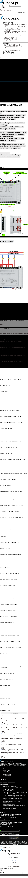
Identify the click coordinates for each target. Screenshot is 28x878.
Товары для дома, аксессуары (11, 37)
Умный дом (6, 43)
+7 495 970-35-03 (12, 817)
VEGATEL (3, 748)
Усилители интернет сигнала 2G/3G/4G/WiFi (15, 26)
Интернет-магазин (8, 22)
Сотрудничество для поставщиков (7, 782)
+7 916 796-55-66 (11, 819)
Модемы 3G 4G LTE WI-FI (11, 38)
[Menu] (0, 57)
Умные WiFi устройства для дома (12, 44)
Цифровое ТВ (8, 36)
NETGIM (3, 723)
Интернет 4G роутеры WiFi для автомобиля (14, 28)
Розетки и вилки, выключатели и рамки (14, 49)
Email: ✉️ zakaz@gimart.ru (14, 866)
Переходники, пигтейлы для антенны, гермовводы (16, 41)
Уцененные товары (7, 810)
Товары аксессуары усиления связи (13, 33)
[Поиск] (3, 7)
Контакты (6, 54)
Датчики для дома (9, 47)
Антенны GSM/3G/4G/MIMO (11, 32)
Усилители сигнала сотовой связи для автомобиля (16, 31)
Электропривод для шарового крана (13, 50)
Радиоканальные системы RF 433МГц (13, 46)
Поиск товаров (5, 5)
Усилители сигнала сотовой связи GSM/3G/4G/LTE (12, 30)
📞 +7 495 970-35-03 (5, 10)
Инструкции (6, 51)
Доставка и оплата (8, 53)
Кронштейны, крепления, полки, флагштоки (15, 34)
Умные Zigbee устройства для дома (13, 45)
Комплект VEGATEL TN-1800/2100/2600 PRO (11, 744)
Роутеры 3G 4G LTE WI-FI (11, 39)
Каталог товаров (8, 23)
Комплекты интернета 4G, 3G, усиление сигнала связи (15, 792)
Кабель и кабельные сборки (11, 40)
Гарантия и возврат (8, 52)
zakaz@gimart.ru (6, 820)
